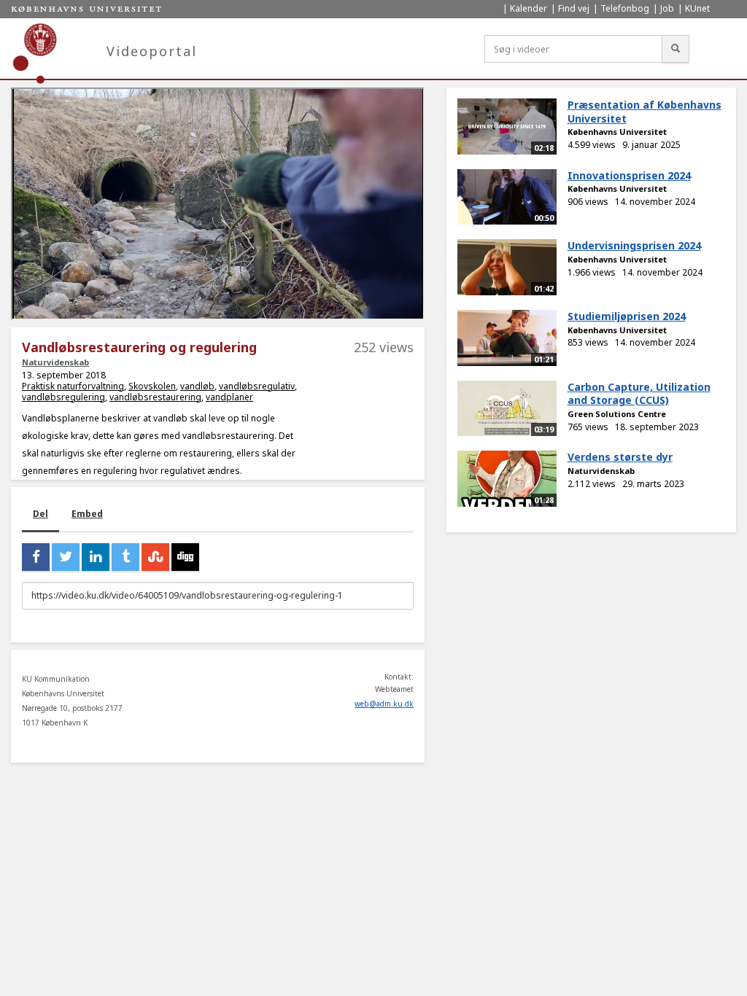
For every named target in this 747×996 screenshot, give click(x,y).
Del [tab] (40, 513)
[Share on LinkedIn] (95, 557)
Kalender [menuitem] (528, 8)
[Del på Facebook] (36, 557)
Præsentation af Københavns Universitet (644, 111)
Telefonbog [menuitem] (624, 8)
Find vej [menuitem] (573, 8)
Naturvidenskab (55, 362)
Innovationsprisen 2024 (629, 175)
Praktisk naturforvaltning (73, 386)
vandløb (197, 386)
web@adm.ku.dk (384, 704)
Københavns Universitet (617, 131)
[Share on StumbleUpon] (155, 557)
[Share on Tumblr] (125, 557)
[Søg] (675, 49)
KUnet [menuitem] (697, 8)
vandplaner (229, 397)
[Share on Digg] (185, 557)
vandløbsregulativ (257, 386)
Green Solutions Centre (617, 413)
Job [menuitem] (667, 8)
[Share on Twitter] (66, 557)
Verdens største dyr (620, 457)
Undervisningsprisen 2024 (634, 245)
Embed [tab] (87, 513)
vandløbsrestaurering (155, 397)
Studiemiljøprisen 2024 (627, 316)
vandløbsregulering (63, 397)
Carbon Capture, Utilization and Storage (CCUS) (639, 394)
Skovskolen (152, 386)
